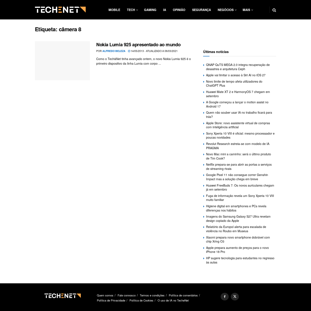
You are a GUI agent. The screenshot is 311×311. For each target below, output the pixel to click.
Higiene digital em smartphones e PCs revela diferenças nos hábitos (236, 208)
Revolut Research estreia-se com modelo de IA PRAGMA (237, 146)
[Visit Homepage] (60, 10)
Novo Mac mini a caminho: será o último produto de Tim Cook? (238, 156)
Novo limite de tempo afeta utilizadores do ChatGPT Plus (234, 83)
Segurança (201, 10)
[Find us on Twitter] (235, 296)
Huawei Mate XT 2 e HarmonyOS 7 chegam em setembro (238, 94)
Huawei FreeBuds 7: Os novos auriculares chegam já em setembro (240, 187)
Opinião (179, 10)
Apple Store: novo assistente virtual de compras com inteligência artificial (238, 125)
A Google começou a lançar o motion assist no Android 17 (237, 104)
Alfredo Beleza (113, 51)
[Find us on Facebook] (225, 296)
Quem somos (105, 295)
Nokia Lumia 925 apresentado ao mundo (138, 44)
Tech (131, 10)
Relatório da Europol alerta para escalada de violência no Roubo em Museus (236, 229)
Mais (246, 10)
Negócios (226, 10)
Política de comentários (183, 295)
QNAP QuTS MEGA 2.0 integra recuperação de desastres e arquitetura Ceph (238, 67)
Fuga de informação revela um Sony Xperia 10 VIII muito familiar (240, 198)
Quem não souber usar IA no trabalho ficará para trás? (239, 114)
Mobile (114, 10)
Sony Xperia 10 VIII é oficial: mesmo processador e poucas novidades (240, 135)
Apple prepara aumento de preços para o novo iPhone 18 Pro (237, 250)
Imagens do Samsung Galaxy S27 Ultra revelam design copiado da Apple (238, 218)
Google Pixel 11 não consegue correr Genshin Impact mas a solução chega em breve (237, 177)
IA (164, 10)
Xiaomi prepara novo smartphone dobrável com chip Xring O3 (238, 239)
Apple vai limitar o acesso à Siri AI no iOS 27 (236, 75)
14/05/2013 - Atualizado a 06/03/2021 (154, 51)
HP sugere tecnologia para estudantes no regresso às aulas (240, 260)
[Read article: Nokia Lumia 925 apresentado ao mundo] (62, 60)
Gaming (150, 10)
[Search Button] (274, 9)
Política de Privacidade (111, 300)
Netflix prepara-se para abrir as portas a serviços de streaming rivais (239, 166)
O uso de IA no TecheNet (173, 300)
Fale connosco (127, 295)
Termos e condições (152, 295)
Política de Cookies (141, 300)
